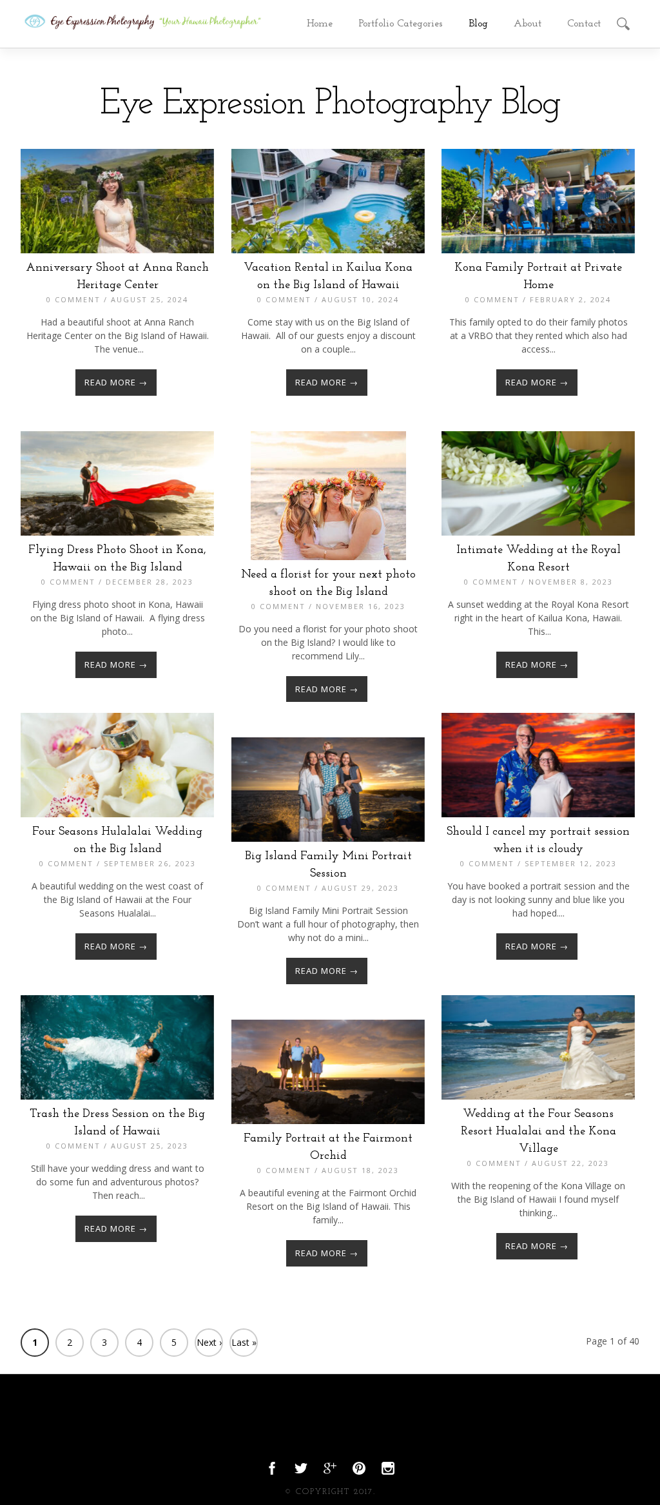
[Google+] (330, 1471)
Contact (584, 24)
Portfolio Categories (400, 24)
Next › (209, 1342)
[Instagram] (388, 1471)
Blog (478, 24)
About (527, 24)
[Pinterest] (359, 1471)
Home (320, 24)
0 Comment (73, 299)
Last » (244, 1342)
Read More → (116, 382)
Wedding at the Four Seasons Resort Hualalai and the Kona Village (538, 1132)
